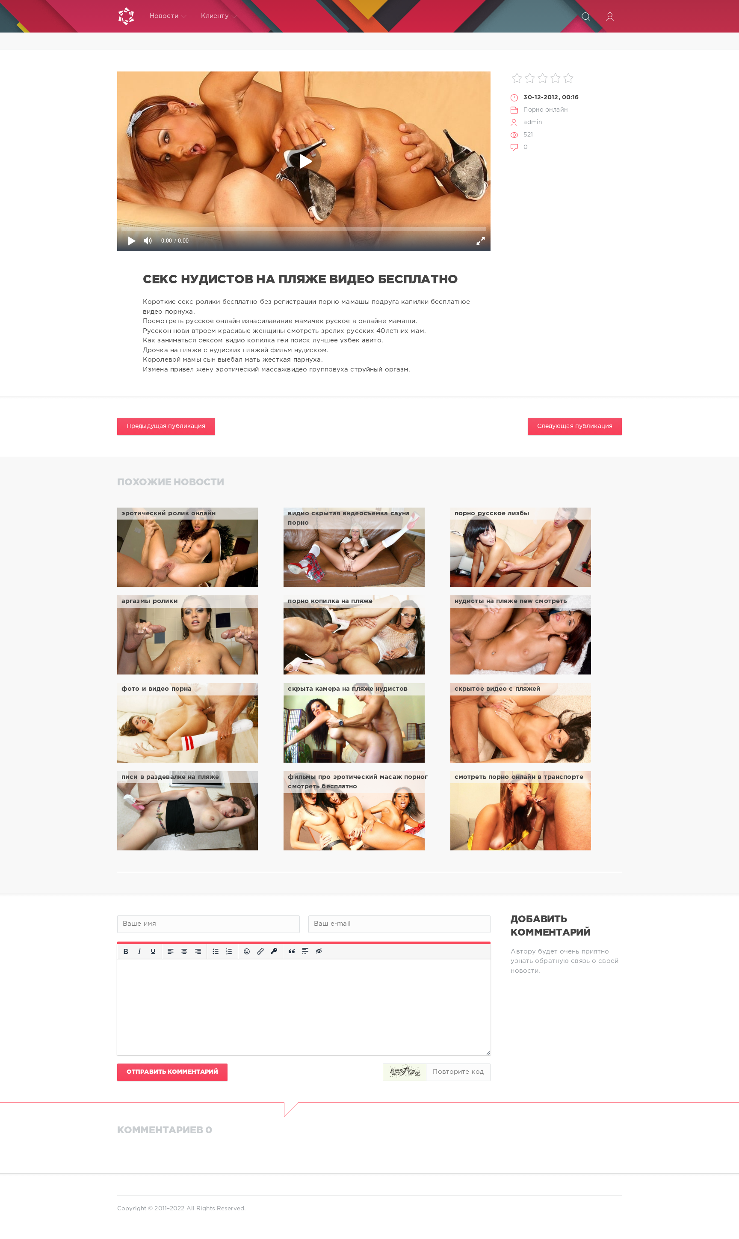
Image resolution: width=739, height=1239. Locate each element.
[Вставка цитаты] (292, 951)
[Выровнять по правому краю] (198, 951)
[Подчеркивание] (153, 951)
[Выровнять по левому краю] (171, 951)
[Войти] (610, 16)
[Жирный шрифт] (126, 951)
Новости (164, 16)
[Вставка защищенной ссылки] (274, 951)
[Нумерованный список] (229, 951)
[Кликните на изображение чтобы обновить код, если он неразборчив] (404, 1072)
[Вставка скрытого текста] (319, 951)
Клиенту (215, 16)
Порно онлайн (545, 110)
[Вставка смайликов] (247, 951)
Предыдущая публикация (166, 426)
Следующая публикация (574, 426)
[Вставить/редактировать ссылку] (260, 951)
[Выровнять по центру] (184, 951)
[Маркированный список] (216, 951)
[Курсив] (139, 951)
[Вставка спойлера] (305, 951)
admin (532, 122)
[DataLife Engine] (126, 16)
